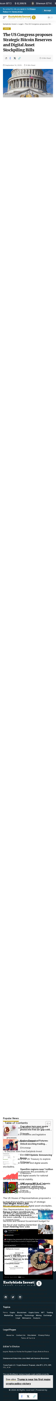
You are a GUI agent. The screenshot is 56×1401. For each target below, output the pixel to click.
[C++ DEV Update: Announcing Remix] (10, 1159)
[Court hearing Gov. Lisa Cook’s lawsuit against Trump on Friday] (45, 1229)
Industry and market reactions (21, 1141)
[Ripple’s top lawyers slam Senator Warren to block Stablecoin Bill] (45, 1258)
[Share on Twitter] (15, 58)
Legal (7, 29)
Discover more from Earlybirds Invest (24, 1151)
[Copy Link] (19, 58)
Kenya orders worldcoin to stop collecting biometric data (18, 1215)
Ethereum (26, 1162)
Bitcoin (25, 1191)
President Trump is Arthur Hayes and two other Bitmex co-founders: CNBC (19, 1244)
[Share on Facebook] (10, 58)
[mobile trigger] (5, 17)
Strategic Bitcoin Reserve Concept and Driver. (25, 1129)
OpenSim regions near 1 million (36, 1169)
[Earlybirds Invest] (22, 17)
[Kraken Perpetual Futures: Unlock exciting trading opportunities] (10, 1144)
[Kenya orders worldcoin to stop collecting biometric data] (45, 1214)
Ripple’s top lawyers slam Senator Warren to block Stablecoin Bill (17, 1259)
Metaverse (26, 1173)
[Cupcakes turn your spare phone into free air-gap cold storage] (10, 1130)
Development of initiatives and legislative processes (26, 1136)
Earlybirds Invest (12, 1220)
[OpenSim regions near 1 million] (10, 1173)
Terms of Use (17, 12)
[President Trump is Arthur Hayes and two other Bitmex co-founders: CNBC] (45, 1244)
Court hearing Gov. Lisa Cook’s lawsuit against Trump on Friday (16, 1230)
